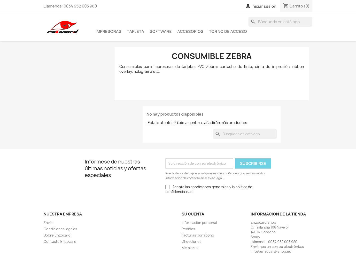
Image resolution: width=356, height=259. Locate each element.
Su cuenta (193, 214)
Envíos (49, 222)
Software (161, 31)
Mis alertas (191, 247)
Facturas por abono (198, 235)
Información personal (199, 222)
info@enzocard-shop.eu (271, 251)
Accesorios (190, 31)
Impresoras (108, 31)
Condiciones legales (60, 229)
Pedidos (188, 229)
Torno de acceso (228, 31)
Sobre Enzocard (57, 235)
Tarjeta (135, 31)
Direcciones (191, 241)
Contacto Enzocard (60, 241)
